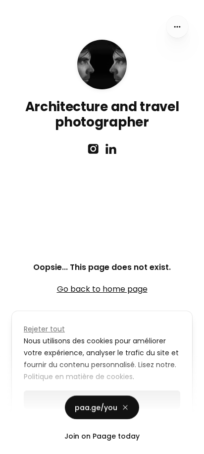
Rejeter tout (44, 329)
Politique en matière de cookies (78, 377)
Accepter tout (102, 421)
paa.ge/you (96, 409)
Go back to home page (102, 289)
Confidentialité (27, 444)
